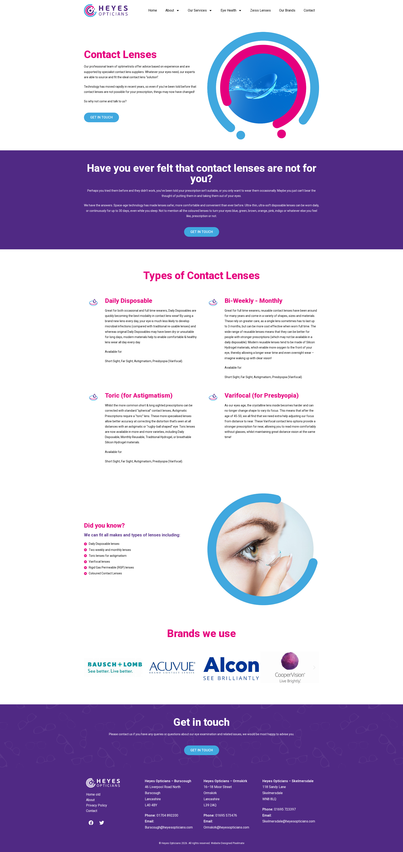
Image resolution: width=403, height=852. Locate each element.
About (169, 10)
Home (152, 10)
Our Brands (287, 10)
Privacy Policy (96, 805)
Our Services (197, 10)
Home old (93, 794)
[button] (88, 667)
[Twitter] (101, 822)
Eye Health (228, 10)
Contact (309, 10)
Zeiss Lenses (260, 10)
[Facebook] (91, 822)
